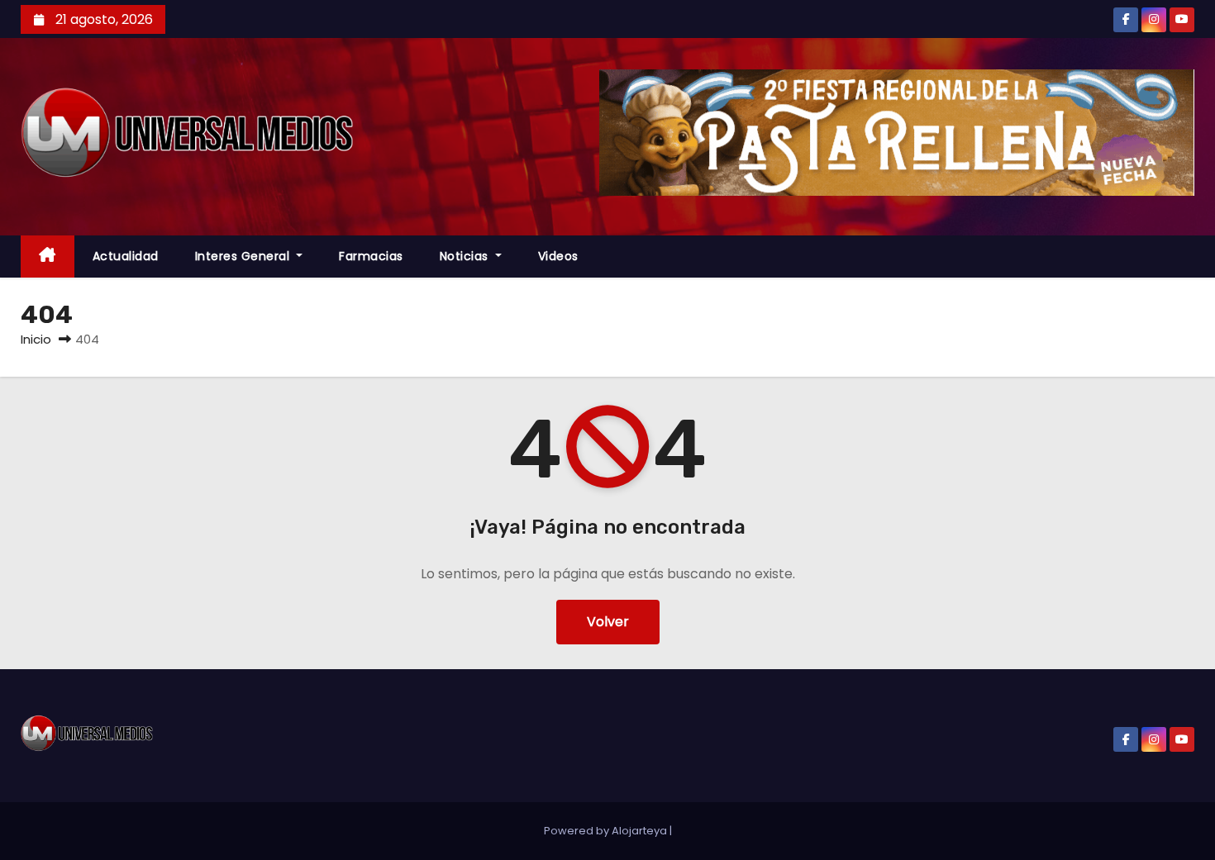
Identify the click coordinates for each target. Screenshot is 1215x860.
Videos (558, 256)
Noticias (466, 256)
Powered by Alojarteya (606, 831)
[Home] (47, 256)
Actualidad (126, 256)
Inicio (36, 339)
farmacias (371, 256)
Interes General (244, 256)
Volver (608, 621)
